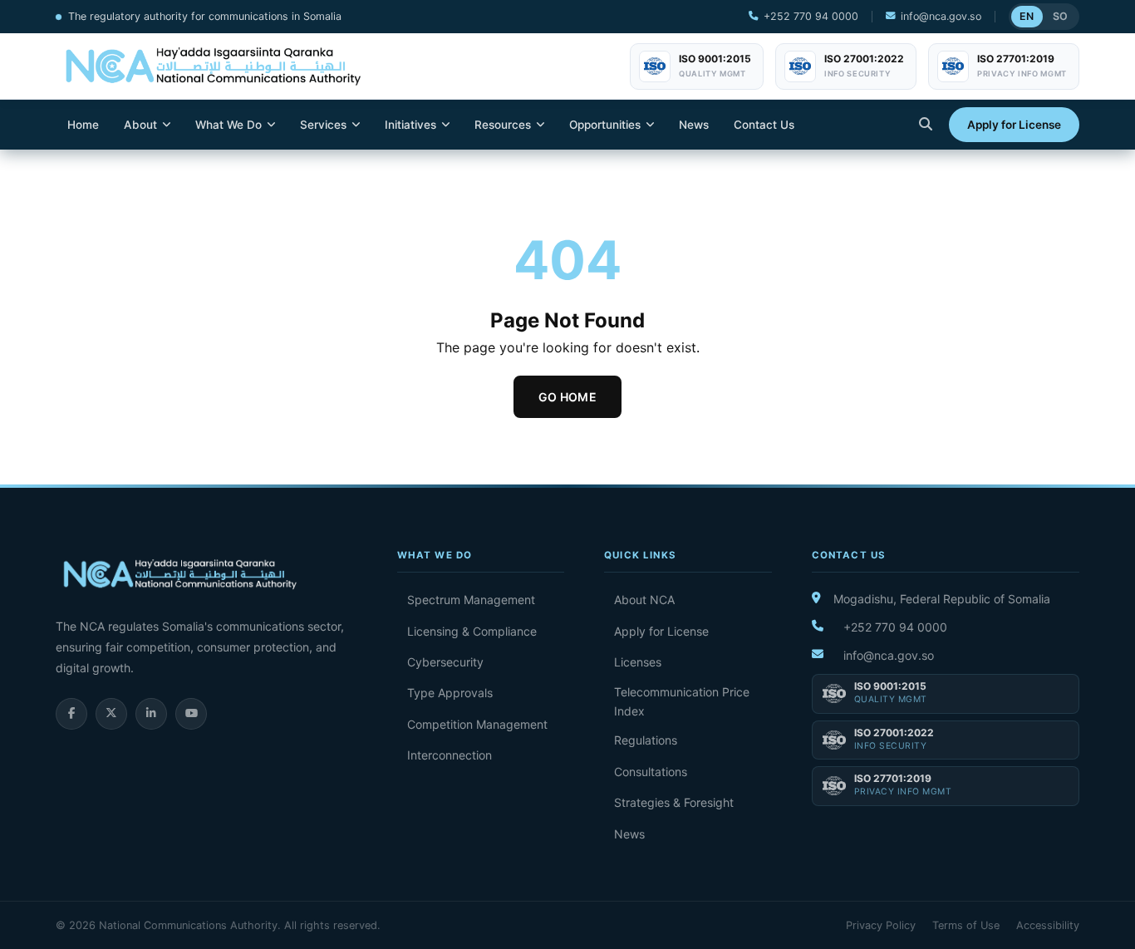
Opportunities (605, 124)
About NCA (644, 600)
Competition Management (477, 724)
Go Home (567, 397)
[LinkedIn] (151, 714)
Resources (502, 124)
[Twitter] (111, 714)
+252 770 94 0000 (811, 16)
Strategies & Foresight (674, 802)
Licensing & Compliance (472, 631)
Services (323, 124)
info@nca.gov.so (941, 16)
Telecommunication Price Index (681, 701)
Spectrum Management (471, 600)
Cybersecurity (445, 662)
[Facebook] (71, 714)
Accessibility (1047, 925)
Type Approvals (450, 693)
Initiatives (410, 124)
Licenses (637, 662)
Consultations (650, 772)
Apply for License (1014, 124)
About (140, 124)
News (694, 124)
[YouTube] (191, 714)
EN (1027, 16)
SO (1061, 16)
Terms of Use (966, 925)
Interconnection (449, 755)
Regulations (645, 740)
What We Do (228, 124)
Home (83, 124)
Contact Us (764, 124)
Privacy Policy (881, 925)
